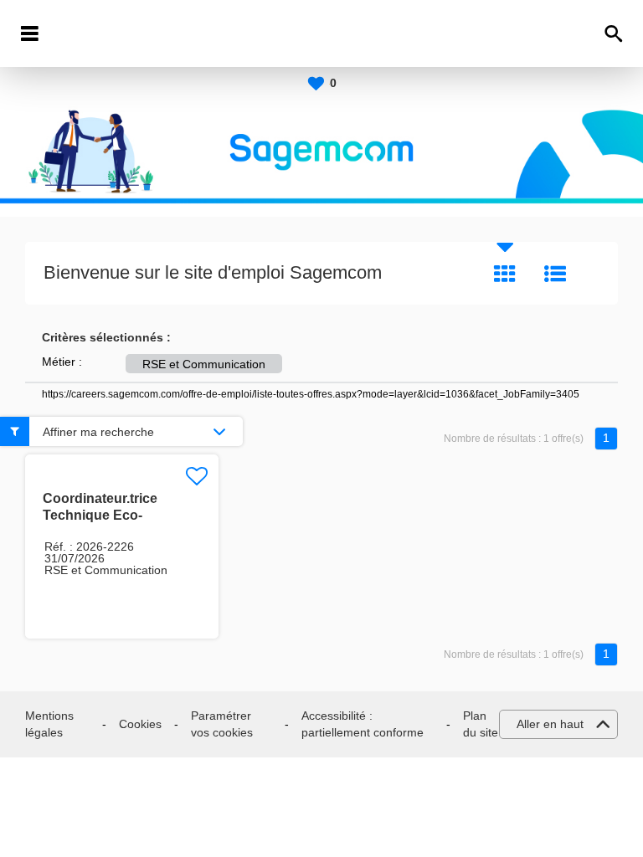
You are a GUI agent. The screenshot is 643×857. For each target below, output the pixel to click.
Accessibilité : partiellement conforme (362, 724)
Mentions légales (49, 724)
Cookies (140, 724)
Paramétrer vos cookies (222, 724)
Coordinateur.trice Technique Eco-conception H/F (100, 515)
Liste (555, 274)
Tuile (504, 274)
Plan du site (480, 724)
